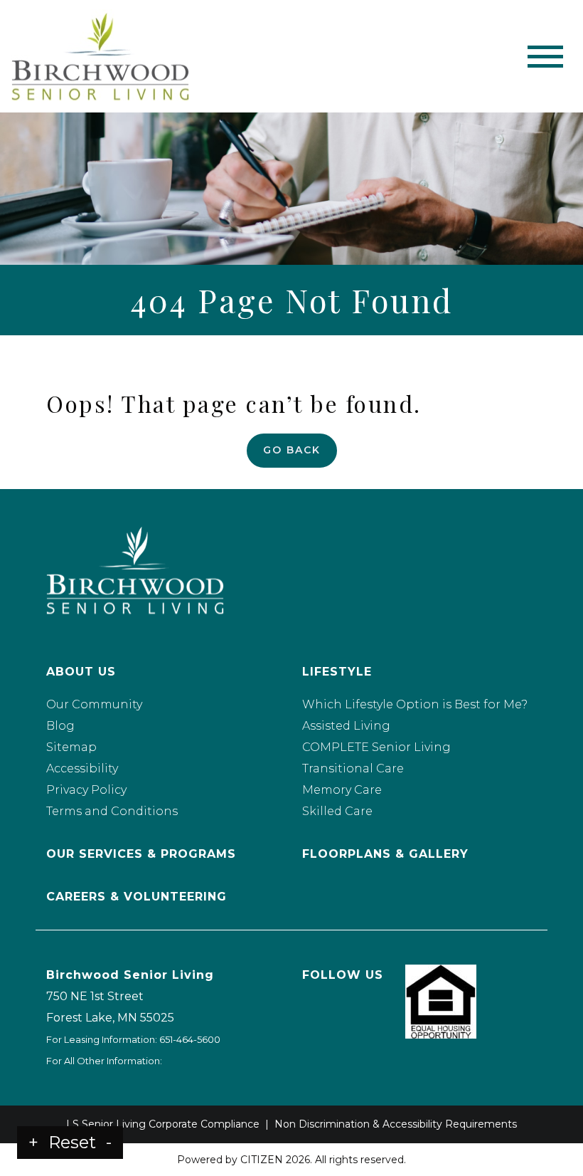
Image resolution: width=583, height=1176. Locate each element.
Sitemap (71, 747)
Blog (60, 726)
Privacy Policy (86, 790)
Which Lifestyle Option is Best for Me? (415, 704)
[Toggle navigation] (545, 56)
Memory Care (342, 790)
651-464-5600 (189, 1039)
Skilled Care (337, 811)
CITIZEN (261, 1159)
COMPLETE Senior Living (376, 747)
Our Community (94, 704)
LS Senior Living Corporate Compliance (163, 1124)
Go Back (292, 449)
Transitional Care (353, 768)
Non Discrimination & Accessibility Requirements (395, 1124)
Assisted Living (346, 726)
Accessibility (82, 768)
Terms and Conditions (112, 811)
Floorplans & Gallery (385, 854)
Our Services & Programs (141, 854)
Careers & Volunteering (136, 896)
